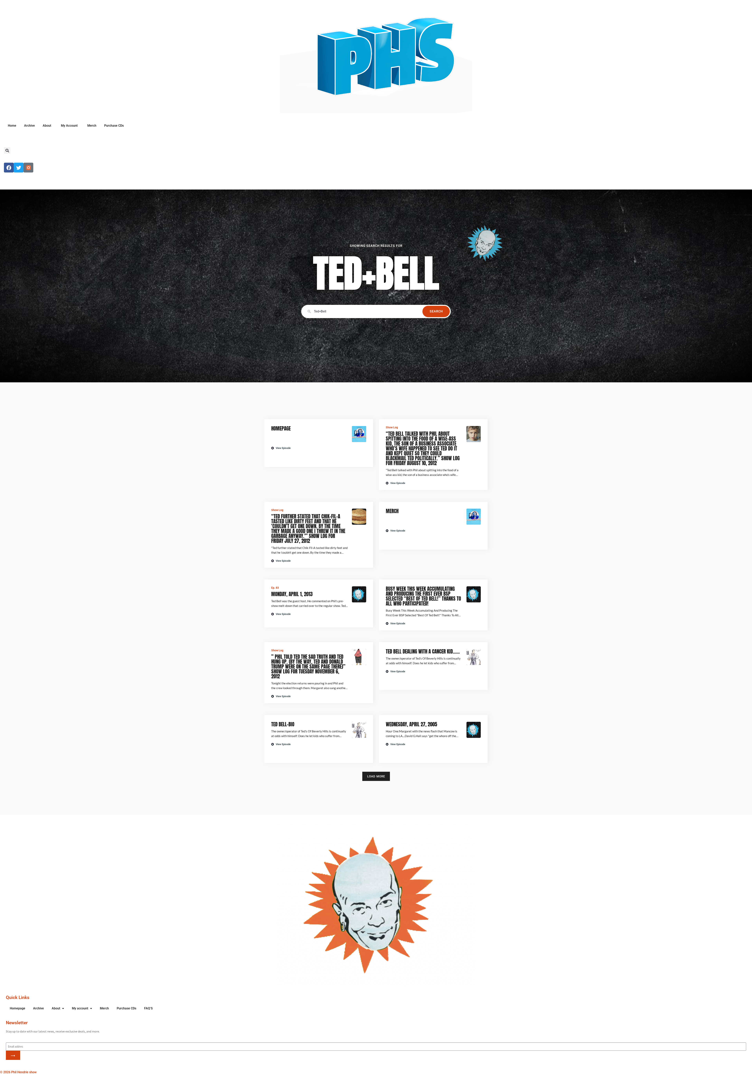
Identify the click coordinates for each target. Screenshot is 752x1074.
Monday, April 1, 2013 (292, 594)
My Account (69, 125)
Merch (91, 125)
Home (12, 125)
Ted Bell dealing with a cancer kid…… (423, 651)
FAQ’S (148, 1008)
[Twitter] (19, 167)
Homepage (281, 428)
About (47, 125)
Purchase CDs (114, 125)
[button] (7, 150)
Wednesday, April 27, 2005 (411, 724)
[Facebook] (9, 167)
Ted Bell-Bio (282, 724)
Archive (29, 125)
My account (80, 1008)
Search (436, 311)
